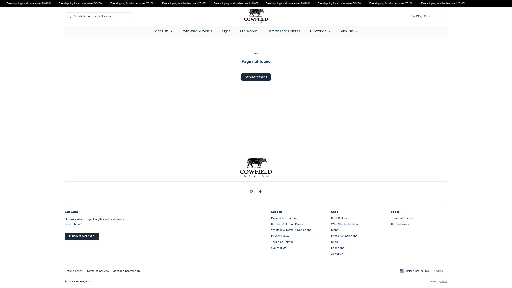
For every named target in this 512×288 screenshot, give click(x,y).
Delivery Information (284, 218)
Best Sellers (339, 218)
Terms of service (98, 271)
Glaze (443, 282)
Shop (334, 242)
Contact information (126, 271)
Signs (334, 230)
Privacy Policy (280, 236)
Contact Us (278, 248)
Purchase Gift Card (81, 236)
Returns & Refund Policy (287, 224)
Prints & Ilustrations (344, 236)
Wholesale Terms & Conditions (291, 230)
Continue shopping (256, 77)
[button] (163, 31)
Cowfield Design (77, 282)
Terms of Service (282, 242)
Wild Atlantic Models (344, 224)
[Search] (69, 16)
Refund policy (400, 224)
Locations (337, 248)
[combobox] (99, 16)
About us (337, 254)
